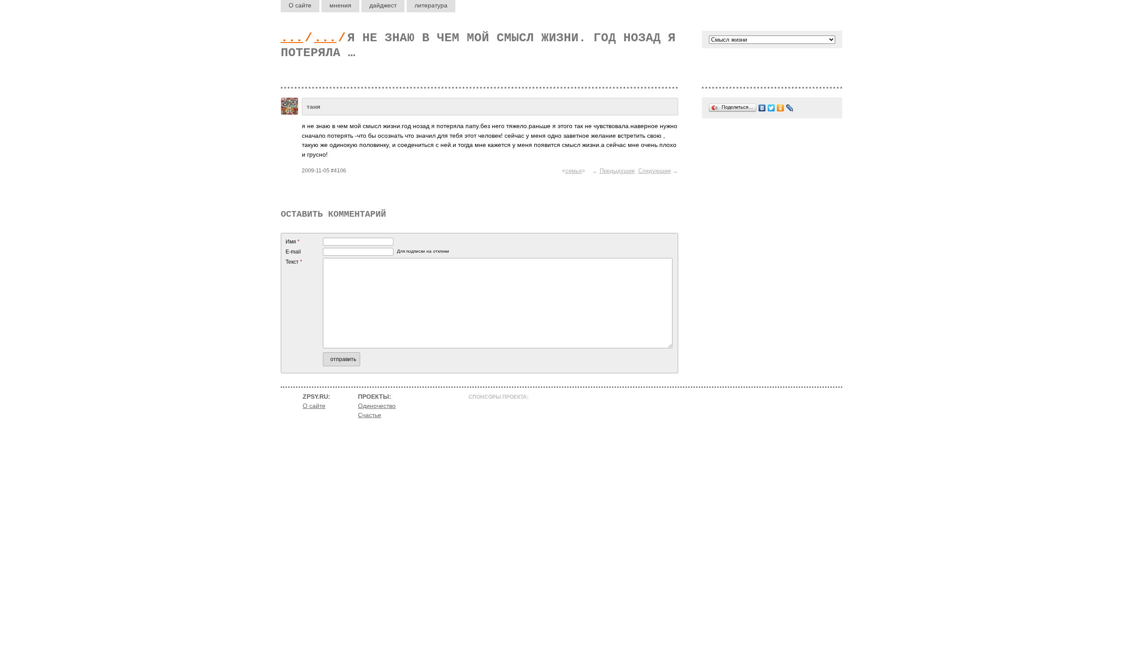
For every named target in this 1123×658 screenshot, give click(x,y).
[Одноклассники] (780, 108)
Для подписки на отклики (423, 251)
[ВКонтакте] (762, 108)
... (292, 38)
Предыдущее (617, 171)
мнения (340, 5)
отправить (343, 359)
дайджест (383, 5)
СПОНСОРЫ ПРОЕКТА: (499, 397)
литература (431, 5)
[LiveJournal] (789, 108)
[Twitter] (771, 108)
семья (573, 171)
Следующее (654, 171)
